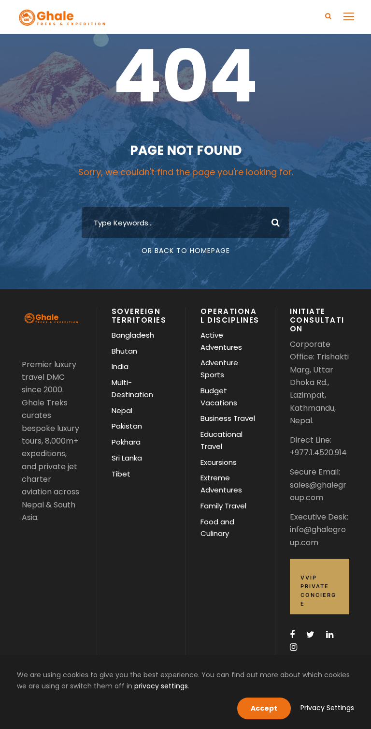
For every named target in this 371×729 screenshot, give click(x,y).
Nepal (122, 410)
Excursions (218, 462)
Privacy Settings (327, 708)
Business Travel (227, 418)
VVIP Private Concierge (318, 590)
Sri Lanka (127, 458)
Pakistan (127, 426)
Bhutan (124, 351)
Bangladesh (133, 335)
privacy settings (161, 686)
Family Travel (223, 506)
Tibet (121, 474)
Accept (264, 708)
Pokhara (126, 442)
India (120, 366)
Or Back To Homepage (186, 250)
